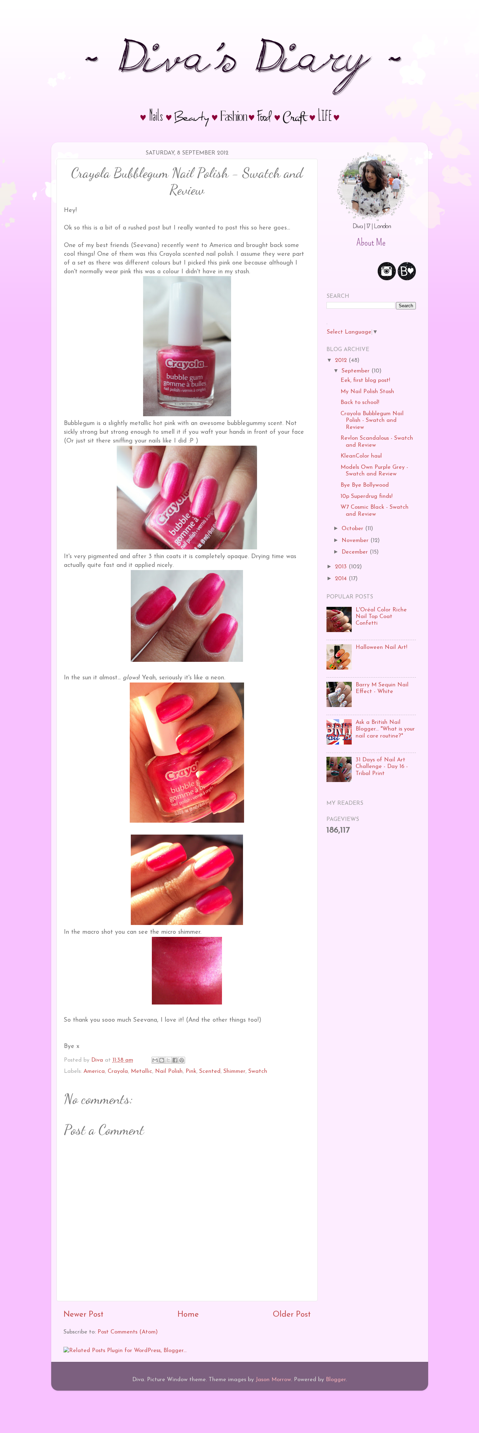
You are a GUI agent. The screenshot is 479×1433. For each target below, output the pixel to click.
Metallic (141, 1071)
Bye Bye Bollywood (364, 485)
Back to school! (359, 402)
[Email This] (154, 1060)
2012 (342, 360)
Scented (210, 1071)
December (356, 552)
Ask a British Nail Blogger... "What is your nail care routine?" (385, 729)
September (356, 371)
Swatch (257, 1071)
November (356, 540)
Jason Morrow (273, 1380)
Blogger (336, 1380)
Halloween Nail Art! (381, 647)
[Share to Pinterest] (181, 1060)
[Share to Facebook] (174, 1060)
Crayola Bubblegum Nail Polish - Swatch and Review (372, 420)
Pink (190, 1071)
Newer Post (83, 1315)
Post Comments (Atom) (127, 1332)
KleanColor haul (361, 456)
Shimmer (234, 1071)
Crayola (118, 1071)
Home (188, 1315)
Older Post (292, 1315)
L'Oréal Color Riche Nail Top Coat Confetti (381, 616)
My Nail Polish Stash (367, 392)
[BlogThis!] (161, 1060)
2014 (342, 579)
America (94, 1071)
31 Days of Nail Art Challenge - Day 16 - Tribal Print (382, 766)
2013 (342, 567)
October (353, 529)
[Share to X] (168, 1060)
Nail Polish (169, 1071)
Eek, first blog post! (365, 380)
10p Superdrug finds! (366, 496)
